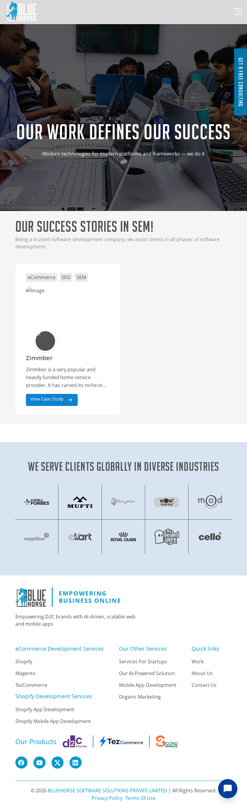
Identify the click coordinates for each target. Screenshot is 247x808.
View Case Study (47, 399)
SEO (65, 277)
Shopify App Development (44, 709)
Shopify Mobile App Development (53, 721)
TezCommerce (31, 685)
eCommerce (41, 277)
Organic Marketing (140, 696)
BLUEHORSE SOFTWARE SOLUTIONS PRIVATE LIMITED (107, 790)
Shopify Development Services (53, 696)
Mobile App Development (148, 685)
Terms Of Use (140, 798)
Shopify (23, 661)
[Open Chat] (227, 788)
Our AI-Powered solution (147, 673)
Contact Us (204, 685)
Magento (25, 673)
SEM (81, 277)
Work (198, 661)
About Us (202, 673)
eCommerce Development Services (59, 649)
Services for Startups (143, 661)
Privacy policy (107, 798)
